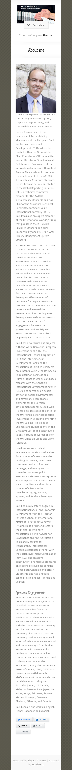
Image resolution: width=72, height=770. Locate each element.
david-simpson (34, 35)
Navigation (38, 24)
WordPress (38, 764)
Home (22, 35)
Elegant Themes (37, 760)
